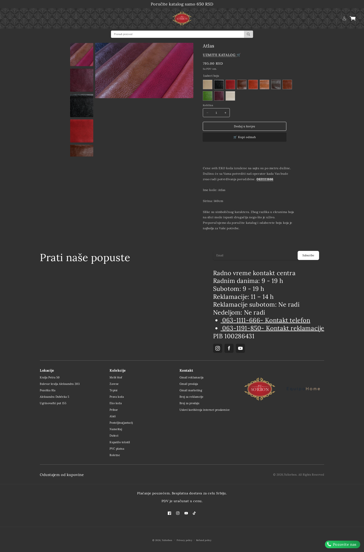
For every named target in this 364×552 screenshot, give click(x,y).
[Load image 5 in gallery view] (81, 131)
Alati (113, 416)
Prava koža (117, 397)
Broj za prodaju (189, 403)
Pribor (114, 410)
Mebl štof (116, 377)
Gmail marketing (191, 390)
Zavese (114, 384)
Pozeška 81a (48, 390)
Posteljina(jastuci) (121, 422)
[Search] (248, 34)
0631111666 (265, 179)
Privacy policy (184, 540)
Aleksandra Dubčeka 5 (54, 397)
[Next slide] (291, 155)
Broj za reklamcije (192, 397)
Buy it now (245, 137)
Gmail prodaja (189, 384)
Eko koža (116, 403)
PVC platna (117, 448)
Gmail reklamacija (192, 377)
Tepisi (114, 390)
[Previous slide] (207, 155)
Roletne (115, 455)
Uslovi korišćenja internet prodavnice (205, 410)
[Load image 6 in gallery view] (81, 156)
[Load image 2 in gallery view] (81, 54)
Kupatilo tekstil (120, 442)
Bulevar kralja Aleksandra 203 (60, 384)
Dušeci (114, 435)
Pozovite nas (344, 544)
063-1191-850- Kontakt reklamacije (272, 328)
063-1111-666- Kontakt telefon (265, 320)
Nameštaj (116, 429)
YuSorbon (290, 474)
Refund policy (204, 540)
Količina (208, 105)
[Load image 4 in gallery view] (81, 105)
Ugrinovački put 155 (53, 403)
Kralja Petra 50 (50, 377)
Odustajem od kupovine (62, 474)
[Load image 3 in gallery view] (81, 80)
